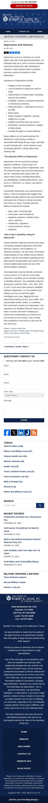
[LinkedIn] (20, 432)
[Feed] (34, 432)
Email (6, 374)
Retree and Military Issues (18, 492)
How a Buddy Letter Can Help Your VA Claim (22, 552)
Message (7, 400)
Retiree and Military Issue (18, 451)
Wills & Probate (13, 481)
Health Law (11, 466)
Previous (9, 347)
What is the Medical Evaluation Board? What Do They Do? (22, 540)
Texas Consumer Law (16, 476)
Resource (10, 487)
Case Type (8, 391)
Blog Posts (24, 768)
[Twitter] (14, 432)
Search (40, 505)
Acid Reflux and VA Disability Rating (21, 562)
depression (14, 331)
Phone (6, 383)
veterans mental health (22, 333)
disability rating (24, 331)
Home (8, 31)
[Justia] (27, 432)
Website (24, 739)
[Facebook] (7, 432)
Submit (24, 420)
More (40, 31)
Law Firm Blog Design (23, 800)
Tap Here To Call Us (24, 6)
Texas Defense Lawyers (15, 577)
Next (26, 347)
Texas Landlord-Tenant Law (19, 471)
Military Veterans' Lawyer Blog (24, 19)
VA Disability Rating (37, 331)
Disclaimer (24, 746)
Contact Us (24, 31)
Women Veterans (14, 461)
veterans (7, 333)
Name (6, 366)
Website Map (24, 761)
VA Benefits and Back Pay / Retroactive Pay (22, 518)
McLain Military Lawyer (15, 582)
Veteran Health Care (18, 328)
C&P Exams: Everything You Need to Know (21, 529)
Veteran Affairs (13, 446)
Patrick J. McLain (12, 587)
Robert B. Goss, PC (33, 793)
